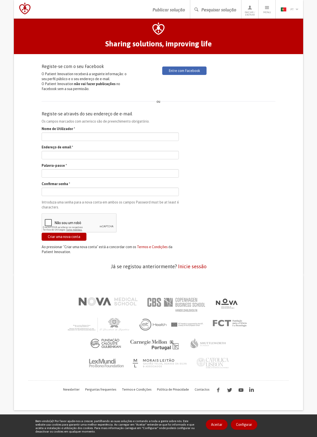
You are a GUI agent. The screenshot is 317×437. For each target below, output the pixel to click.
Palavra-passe (54, 166)
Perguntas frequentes (100, 389)
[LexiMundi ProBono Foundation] (106, 363)
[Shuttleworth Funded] (208, 343)
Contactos (202, 389)
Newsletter (71, 389)
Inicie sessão (192, 266)
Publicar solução (169, 9)
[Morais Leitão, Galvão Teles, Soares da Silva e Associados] (160, 363)
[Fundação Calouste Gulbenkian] (105, 343)
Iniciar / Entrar (250, 13)
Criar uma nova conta (64, 237)
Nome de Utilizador (58, 129)
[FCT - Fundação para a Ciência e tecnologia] (231, 323)
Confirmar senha (56, 184)
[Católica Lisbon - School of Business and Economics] (212, 363)
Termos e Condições (152, 247)
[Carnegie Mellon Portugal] (155, 344)
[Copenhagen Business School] (176, 304)
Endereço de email (57, 147)
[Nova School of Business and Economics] (226, 303)
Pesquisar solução (218, 9)
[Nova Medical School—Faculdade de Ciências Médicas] (108, 301)
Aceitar (216, 425)
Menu (267, 12)
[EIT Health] (171, 324)
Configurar (244, 425)
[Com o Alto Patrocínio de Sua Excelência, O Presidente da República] (99, 324)
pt (292, 9)
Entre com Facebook (184, 71)
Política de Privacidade (173, 389)
